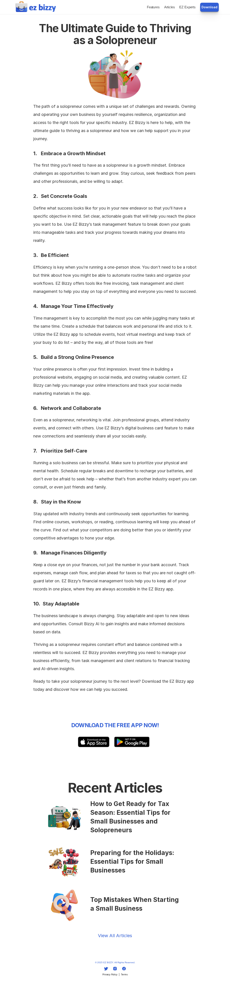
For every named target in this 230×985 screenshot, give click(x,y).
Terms (124, 974)
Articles (169, 7)
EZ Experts (187, 7)
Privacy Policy (109, 974)
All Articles (120, 935)
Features (153, 7)
